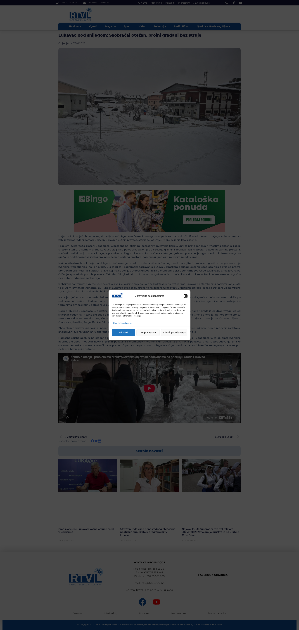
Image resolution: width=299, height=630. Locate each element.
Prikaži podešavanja (174, 332)
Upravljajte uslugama (122, 323)
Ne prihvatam (148, 332)
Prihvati (123, 332)
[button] (185, 295)
